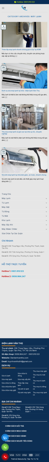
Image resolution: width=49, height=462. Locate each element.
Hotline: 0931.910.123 (26, 2)
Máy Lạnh (6, 198)
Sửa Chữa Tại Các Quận (12, 233)
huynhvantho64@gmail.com (20, 361)
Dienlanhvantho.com (19, 358)
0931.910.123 (17, 271)
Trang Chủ (6, 194)
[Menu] (3, 8)
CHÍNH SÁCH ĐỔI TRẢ (14, 426)
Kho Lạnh (6, 220)
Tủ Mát (5, 216)
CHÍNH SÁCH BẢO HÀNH (15, 436)
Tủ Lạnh (5, 203)
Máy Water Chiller (9, 229)
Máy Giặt (5, 207)
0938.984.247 (19, 276)
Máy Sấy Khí (7, 225)
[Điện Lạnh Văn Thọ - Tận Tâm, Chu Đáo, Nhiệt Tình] (24, 8)
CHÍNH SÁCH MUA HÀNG (16, 431)
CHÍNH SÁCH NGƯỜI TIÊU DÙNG (18, 441)
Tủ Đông (5, 211)
